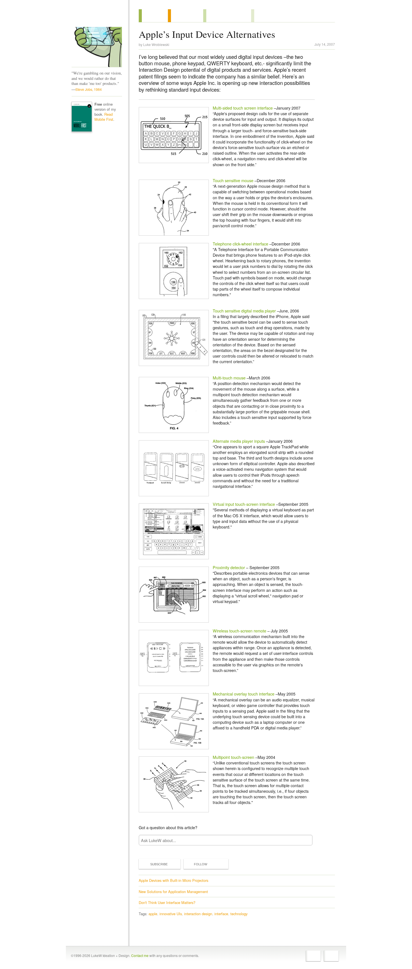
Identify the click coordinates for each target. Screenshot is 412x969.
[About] (153, 15)
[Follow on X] (313, 956)
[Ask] (262, 15)
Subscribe (159, 864)
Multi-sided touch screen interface (243, 108)
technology (238, 913)
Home (94, 16)
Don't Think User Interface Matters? (167, 902)
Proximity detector (229, 567)
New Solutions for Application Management (173, 891)
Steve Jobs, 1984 (88, 89)
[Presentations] (227, 15)
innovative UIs (170, 913)
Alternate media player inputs (239, 441)
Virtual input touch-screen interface (244, 504)
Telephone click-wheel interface (240, 244)
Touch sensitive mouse (233, 180)
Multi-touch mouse (229, 378)
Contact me (140, 955)
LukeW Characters (96, 47)
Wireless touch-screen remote (239, 631)
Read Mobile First (103, 117)
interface (221, 913)
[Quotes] (185, 15)
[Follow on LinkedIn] (331, 956)
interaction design (198, 913)
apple (153, 913)
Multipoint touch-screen (233, 757)
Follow (200, 864)
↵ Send (305, 840)
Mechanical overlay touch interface (243, 694)
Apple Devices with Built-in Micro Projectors (173, 880)
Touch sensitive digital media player (244, 311)
